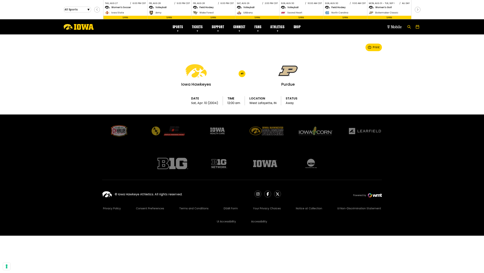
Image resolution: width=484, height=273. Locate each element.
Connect (239, 26)
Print (376, 47)
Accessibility (259, 221)
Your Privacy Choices (267, 208)
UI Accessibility (226, 221)
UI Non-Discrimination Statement (359, 208)
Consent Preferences (150, 208)
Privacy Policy (112, 208)
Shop (297, 26)
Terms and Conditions (194, 208)
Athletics (277, 26)
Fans (257, 26)
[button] (97, 10)
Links (125, 17)
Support (218, 26)
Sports (178, 26)
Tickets (197, 26)
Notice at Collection (309, 208)
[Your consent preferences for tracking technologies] (6, 266)
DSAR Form (231, 208)
